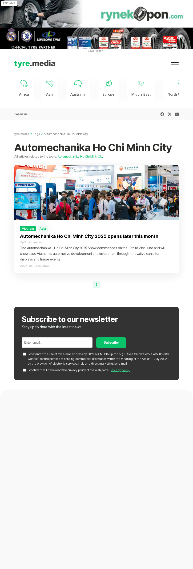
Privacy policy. (120, 370)
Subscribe (111, 342)
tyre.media (21, 134)
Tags (36, 134)
